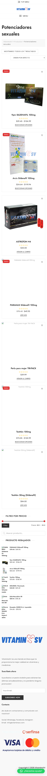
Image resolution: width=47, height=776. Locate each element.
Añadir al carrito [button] (23, 252)
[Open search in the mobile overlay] (23, 533)
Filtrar (5, 525)
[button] (23, 16)
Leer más (23, 315)
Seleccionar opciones (23, 125)
